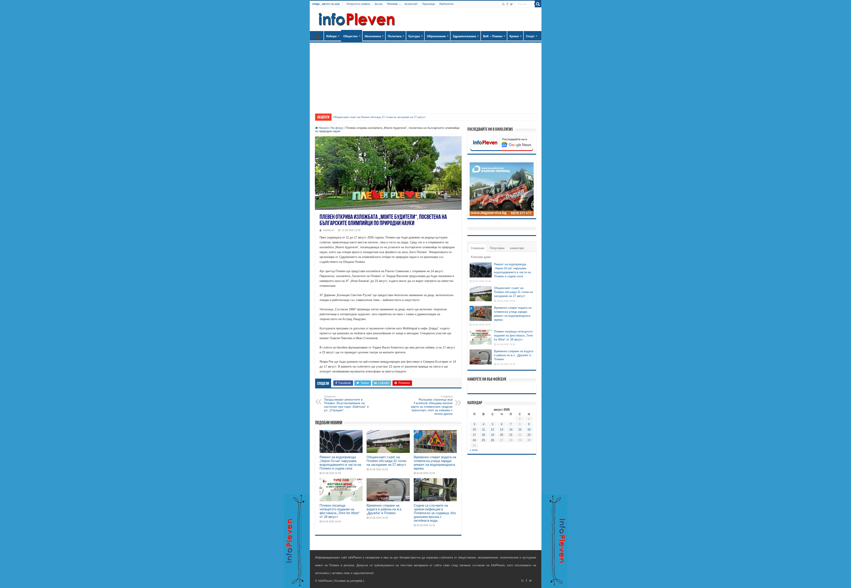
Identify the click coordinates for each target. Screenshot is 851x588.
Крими (514, 36)
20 (501, 435)
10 (474, 429)
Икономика (373, 36)
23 (529, 435)
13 (501, 429)
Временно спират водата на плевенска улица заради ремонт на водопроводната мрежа (435, 462)
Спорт (530, 36)
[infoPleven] (355, 18)
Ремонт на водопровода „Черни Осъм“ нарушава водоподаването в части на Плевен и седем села (340, 462)
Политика (394, 36)
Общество (350, 36)
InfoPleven (325, 580)
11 (483, 429)
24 (474, 440)
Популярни (497, 248)
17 (474, 435)
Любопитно (446, 4)
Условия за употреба (348, 580)
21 (510, 435)
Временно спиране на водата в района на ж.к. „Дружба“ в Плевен (384, 509)
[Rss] (503, 4)
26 (492, 440)
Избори (331, 36)
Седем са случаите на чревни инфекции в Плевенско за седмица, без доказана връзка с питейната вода (435, 512)
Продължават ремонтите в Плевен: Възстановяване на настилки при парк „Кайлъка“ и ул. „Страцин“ (346, 403)
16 (529, 429)
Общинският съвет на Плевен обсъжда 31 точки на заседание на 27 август (379, 117)
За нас (379, 4)
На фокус (337, 128)
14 (510, 429)
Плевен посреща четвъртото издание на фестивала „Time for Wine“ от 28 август (339, 511)
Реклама (392, 4)
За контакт (411, 4)
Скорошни (477, 248)
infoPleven (328, 230)
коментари (517, 248)
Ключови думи (481, 257)
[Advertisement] (425, 76)
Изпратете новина (358, 4)
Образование (436, 36)
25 (483, 440)
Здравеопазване (464, 36)
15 (519, 429)
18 (483, 435)
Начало (318, 35)
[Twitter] (511, 4)
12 (492, 429)
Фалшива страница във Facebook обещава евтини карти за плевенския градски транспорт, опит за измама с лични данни (432, 405)
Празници (428, 4)
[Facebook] (507, 4)
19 (492, 435)
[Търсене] (538, 4)
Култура (414, 36)
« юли (474, 450)
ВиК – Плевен (492, 36)
